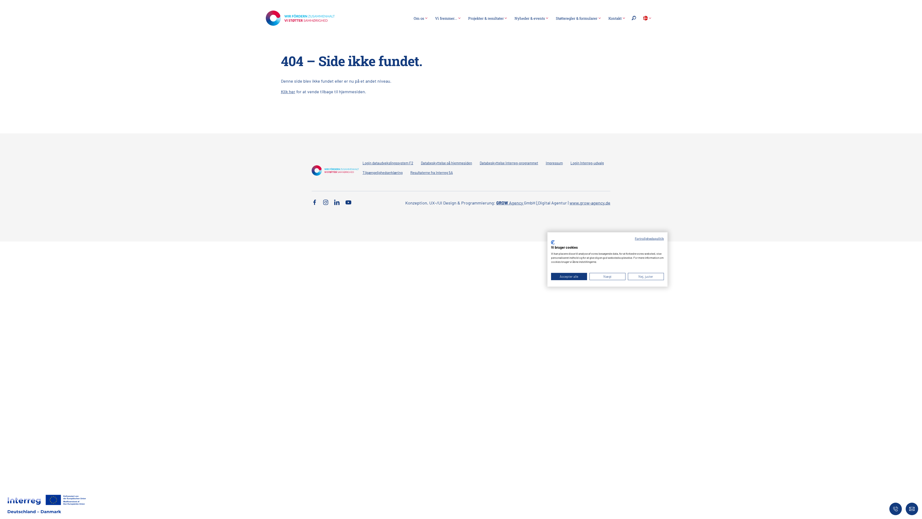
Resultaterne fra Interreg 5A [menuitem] (431, 172)
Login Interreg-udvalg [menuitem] (587, 163)
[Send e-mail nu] (912, 509)
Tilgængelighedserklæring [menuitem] (383, 172)
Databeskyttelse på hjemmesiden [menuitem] (446, 163)
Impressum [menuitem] (554, 163)
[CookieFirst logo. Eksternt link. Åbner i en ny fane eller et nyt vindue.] (553, 242)
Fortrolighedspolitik (649, 238)
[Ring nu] (895, 509)
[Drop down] (647, 18)
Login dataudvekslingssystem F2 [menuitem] (388, 163)
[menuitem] (420, 18)
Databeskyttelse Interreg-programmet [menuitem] (509, 163)
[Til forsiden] (300, 17)
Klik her (288, 91)
